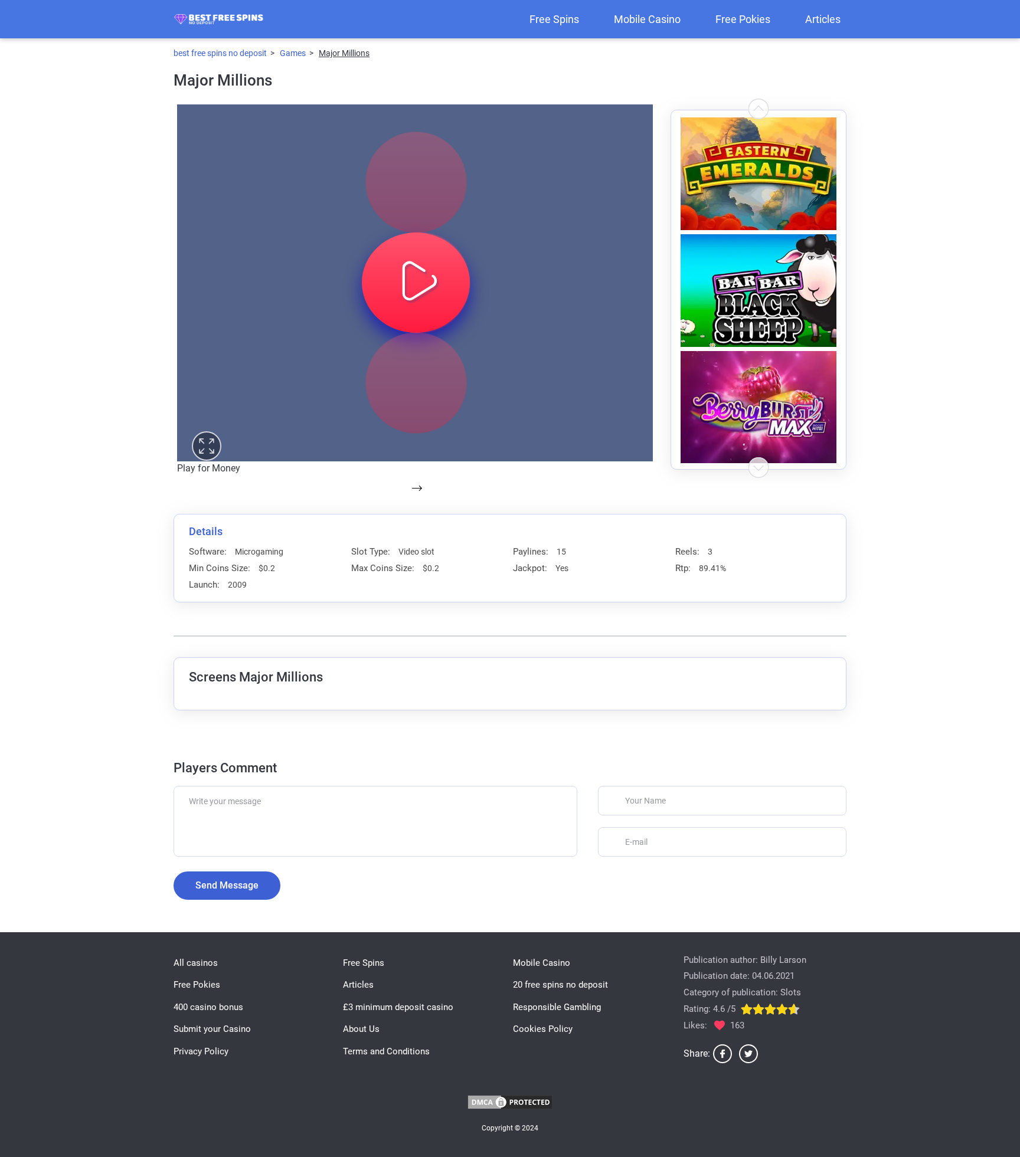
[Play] (416, 182)
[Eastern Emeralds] (758, 173)
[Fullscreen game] (206, 446)
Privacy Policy (201, 1051)
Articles (823, 19)
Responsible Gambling (557, 1007)
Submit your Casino (212, 1029)
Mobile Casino (647, 19)
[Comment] (375, 821)
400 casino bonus (208, 1007)
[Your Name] (722, 800)
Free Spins (554, 19)
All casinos (196, 963)
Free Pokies (742, 19)
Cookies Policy (543, 1029)
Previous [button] (758, 467)
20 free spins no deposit (560, 984)
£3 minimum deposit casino (398, 1007)
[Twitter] (748, 1053)
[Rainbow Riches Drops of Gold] (758, 407)
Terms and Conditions (386, 1051)
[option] (758, 172)
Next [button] (758, 109)
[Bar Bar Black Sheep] (758, 290)
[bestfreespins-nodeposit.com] (219, 19)
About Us (361, 1029)
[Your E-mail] (722, 842)
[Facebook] (722, 1053)
